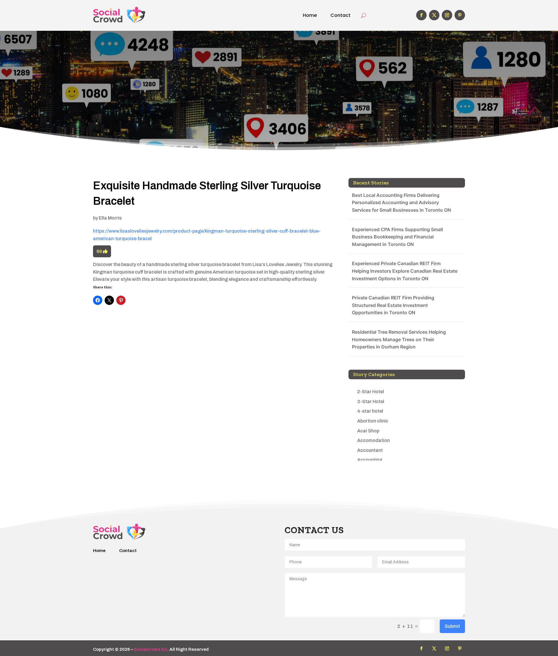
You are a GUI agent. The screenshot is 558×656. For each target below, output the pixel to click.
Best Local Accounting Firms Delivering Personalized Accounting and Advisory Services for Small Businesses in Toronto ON (401, 202)
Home (310, 15)
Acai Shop (368, 430)
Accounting (369, 459)
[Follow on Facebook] (421, 15)
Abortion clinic (372, 420)
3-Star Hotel (370, 401)
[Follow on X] (434, 15)
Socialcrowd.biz (150, 649)
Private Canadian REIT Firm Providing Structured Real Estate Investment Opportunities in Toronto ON (393, 305)
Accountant (370, 450)
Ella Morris (110, 217)
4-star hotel (370, 411)
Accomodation (373, 440)
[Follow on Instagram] (447, 15)
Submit (452, 626)
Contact (340, 15)
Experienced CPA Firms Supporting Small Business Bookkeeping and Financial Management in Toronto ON (397, 237)
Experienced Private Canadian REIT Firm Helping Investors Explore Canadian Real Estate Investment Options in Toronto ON (404, 270)
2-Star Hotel (370, 391)
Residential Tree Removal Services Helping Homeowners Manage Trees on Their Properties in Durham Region (399, 339)
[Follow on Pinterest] (460, 15)
